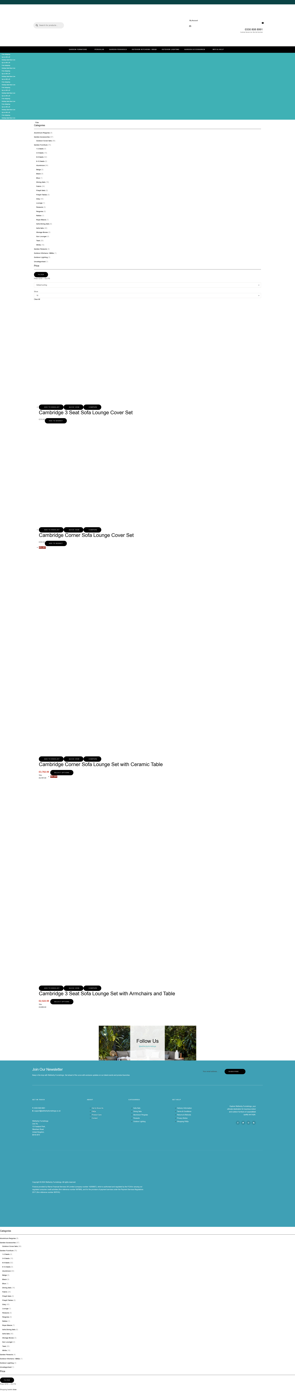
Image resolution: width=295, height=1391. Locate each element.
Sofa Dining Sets (42, 224)
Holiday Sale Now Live (8, 60)
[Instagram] (248, 1123)
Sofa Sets (40, 228)
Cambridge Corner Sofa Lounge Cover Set (86, 535)
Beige (38, 170)
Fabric (38, 186)
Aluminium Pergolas (42, 133)
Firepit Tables (41, 195)
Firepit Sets (40, 190)
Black (38, 174)
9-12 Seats (40, 161)
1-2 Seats (40, 149)
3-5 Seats (40, 153)
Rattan (38, 216)
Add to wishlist (52, 407)
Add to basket (56, 421)
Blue (38, 178)
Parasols (39, 207)
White (38, 245)
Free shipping (6, 54)
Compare (93, 407)
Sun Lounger (41, 236)
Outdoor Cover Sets (44, 141)
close (14, 1389)
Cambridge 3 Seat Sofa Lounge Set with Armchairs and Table (107, 993)
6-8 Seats (40, 157)
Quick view (74, 407)
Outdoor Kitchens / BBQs (44, 253)
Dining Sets (40, 182)
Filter (41, 275)
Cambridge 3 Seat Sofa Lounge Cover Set (86, 412)
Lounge (39, 203)
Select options (61, 773)
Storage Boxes (42, 232)
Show (36, 292)
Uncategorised (40, 262)
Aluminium (40, 165)
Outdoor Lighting (41, 257)
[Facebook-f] (238, 1123)
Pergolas (39, 211)
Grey (38, 199)
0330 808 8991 (254, 29)
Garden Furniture (40, 145)
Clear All (37, 299)
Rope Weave (41, 220)
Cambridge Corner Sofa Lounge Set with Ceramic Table (101, 764)
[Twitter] (243, 1123)
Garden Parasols (40, 249)
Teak (38, 241)
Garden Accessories (42, 137)
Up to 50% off (6, 57)
